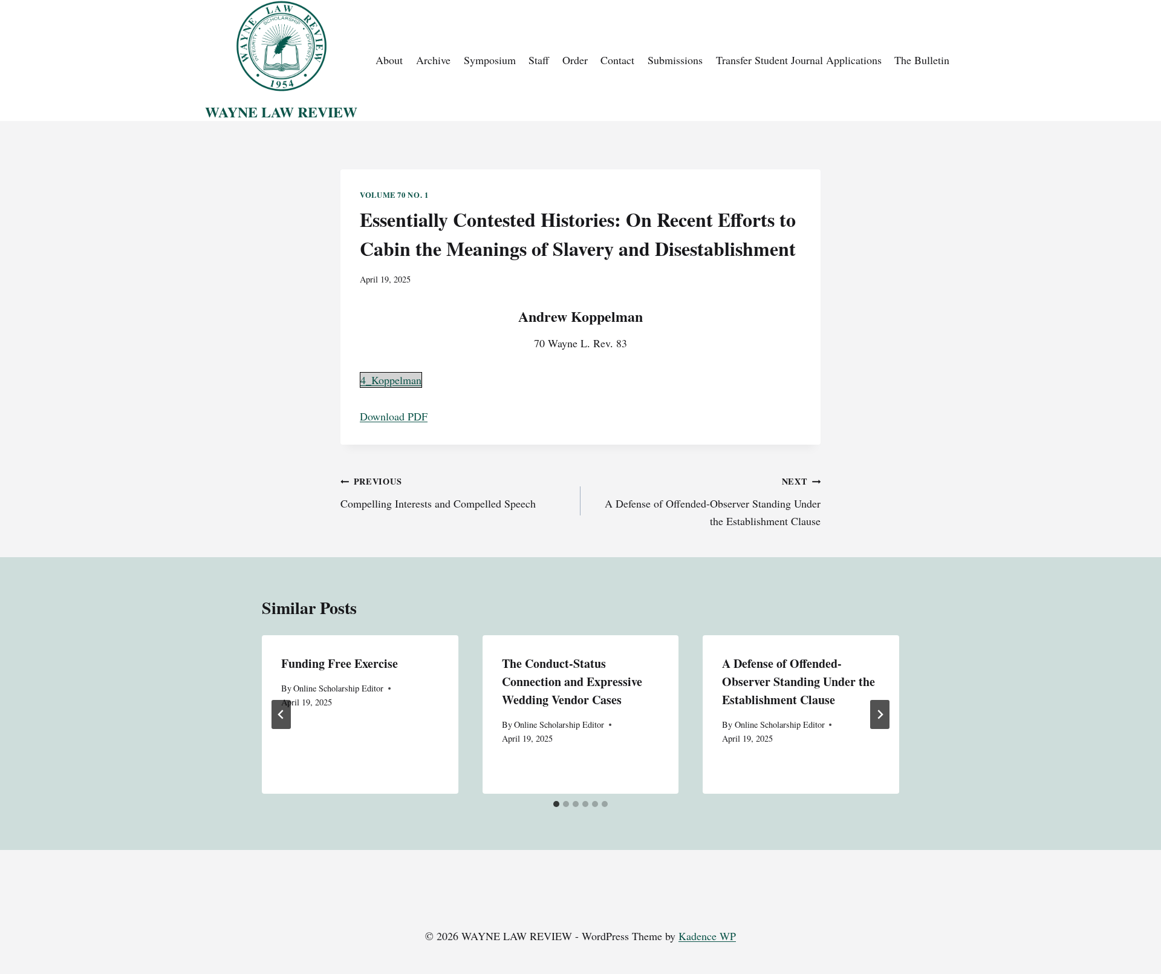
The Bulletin (921, 60)
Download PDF (394, 416)
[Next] (879, 714)
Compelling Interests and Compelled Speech (438, 493)
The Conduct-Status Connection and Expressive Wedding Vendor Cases (572, 681)
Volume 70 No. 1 (394, 194)
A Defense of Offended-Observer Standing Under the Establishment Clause (713, 501)
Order (575, 60)
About (389, 60)
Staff (538, 60)
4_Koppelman (390, 380)
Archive (433, 60)
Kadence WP (707, 936)
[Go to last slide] (281, 714)
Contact (617, 60)
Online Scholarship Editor (338, 688)
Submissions (675, 60)
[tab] (556, 804)
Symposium (490, 60)
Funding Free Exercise (339, 663)
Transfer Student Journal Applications (799, 60)
